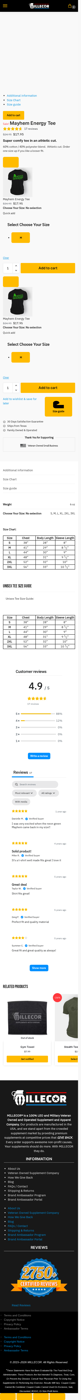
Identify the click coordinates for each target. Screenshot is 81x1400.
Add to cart (13, 115)
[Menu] (9, 6)
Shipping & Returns (21, 1191)
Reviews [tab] (22, 772)
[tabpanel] (39, 878)
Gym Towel (27, 1046)
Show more (39, 968)
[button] (70, 6)
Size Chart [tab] (10, 479)
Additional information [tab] (18, 470)
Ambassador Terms (16, 1328)
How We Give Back (20, 1177)
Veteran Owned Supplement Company (33, 1173)
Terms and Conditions (17, 1315)
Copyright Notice (14, 1319)
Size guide (14, 104)
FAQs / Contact (18, 1186)
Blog (11, 1182)
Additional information (22, 95)
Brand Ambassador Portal (25, 1199)
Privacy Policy (12, 1324)
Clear (6, 257)
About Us (14, 1168)
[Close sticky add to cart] (11, 162)
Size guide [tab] (10, 488)
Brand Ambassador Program (27, 1195)
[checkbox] (21, 801)
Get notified (27, 1058)
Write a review (39, 756)
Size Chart (13, 100)
